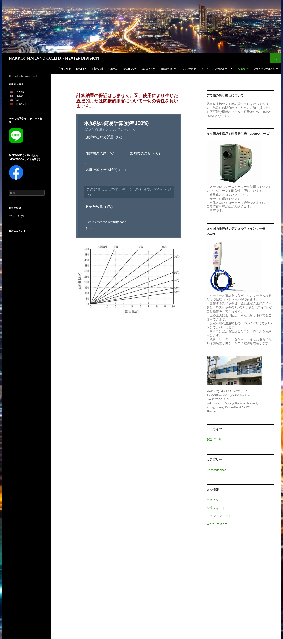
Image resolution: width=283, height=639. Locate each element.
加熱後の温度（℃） (146, 153)
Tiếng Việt (98, 68)
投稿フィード (216, 508)
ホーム (114, 68)
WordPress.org (217, 524)
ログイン (213, 500)
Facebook (129, 68)
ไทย (17, 99)
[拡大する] (175, 249)
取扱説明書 (167, 68)
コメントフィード (219, 516)
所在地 (205, 68)
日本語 (19, 95)
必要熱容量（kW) (99, 206)
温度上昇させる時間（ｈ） (106, 169)
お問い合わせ (189, 68)
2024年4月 (214, 439)
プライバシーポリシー (266, 68)
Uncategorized (216, 470)
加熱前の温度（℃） (101, 153)
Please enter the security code (105, 221)
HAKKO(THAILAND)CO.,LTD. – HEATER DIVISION (54, 58)
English (81, 68)
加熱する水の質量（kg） (104, 137)
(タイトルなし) (18, 216)
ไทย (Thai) (65, 68)
